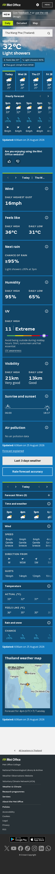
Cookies (6, 816)
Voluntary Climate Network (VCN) (18, 781)
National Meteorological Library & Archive (22, 770)
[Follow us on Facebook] (20, 848)
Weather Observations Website (17, 776)
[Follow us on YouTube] (13, 848)
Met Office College (11, 764)
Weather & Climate (11, 786)
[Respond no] (18, 161)
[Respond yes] (9, 161)
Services (6, 796)
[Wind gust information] (46, 188)
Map (35, 23)
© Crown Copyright (27, 855)
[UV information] (46, 311)
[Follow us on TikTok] (27, 848)
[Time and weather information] (48, 503)
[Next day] (16, 178)
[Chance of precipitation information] (46, 246)
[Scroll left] (40, 96)
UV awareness (13, 350)
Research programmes (13, 791)
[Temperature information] (48, 586)
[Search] (47, 33)
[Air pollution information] (46, 427)
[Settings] (37, 4)
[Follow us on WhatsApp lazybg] (48, 848)
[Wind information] (48, 526)
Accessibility (8, 812)
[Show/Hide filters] (49, 495)
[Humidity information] (46, 282)
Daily (8, 23)
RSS (4, 829)
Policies (6, 807)
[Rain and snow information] (48, 622)
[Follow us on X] (6, 848)
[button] (25, 672)
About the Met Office (12, 801)
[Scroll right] (48, 96)
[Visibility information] (46, 363)
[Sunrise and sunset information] (46, 396)
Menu (47, 5)
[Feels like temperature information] (46, 217)
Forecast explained (13, 451)
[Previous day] (8, 178)
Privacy (5, 825)
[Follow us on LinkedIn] (41, 848)
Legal (5, 820)
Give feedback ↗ (22, 12)
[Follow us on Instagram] (34, 848)
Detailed (22, 23)
